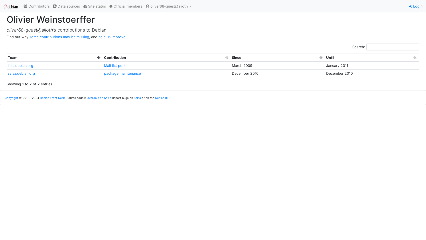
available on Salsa (99, 98)
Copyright (11, 98)
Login (417, 6)
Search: (358, 47)
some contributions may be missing (59, 37)
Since (236, 57)
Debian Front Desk (52, 98)
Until (330, 57)
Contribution (115, 57)
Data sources (68, 6)
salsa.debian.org (21, 73)
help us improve (112, 37)
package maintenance (122, 73)
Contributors (38, 6)
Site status (96, 6)
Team (13, 57)
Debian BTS (162, 98)
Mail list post (115, 65)
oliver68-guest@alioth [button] (169, 6)
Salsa (137, 98)
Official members (127, 6)
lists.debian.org (20, 65)
